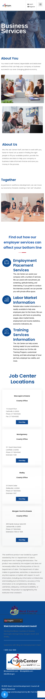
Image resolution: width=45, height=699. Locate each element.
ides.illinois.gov (9, 674)
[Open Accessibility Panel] (4, 694)
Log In (31, 4)
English (10, 620)
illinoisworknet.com (11, 671)
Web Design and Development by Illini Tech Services (22, 692)
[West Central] (7, 3)
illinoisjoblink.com (26, 671)
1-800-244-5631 (10, 650)
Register (32, 7)
